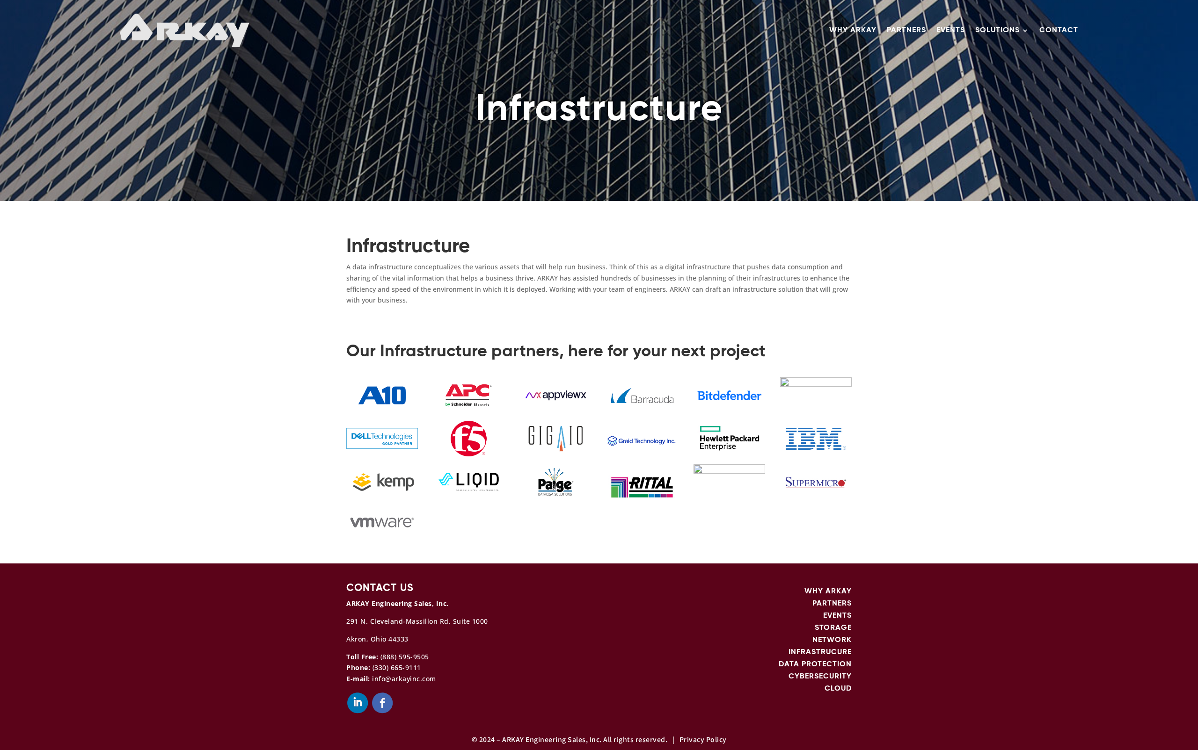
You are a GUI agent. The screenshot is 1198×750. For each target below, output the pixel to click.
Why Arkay (828, 591)
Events (950, 30)
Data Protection (815, 664)
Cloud (838, 688)
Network (832, 640)
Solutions (997, 30)
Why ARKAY (853, 30)
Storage (833, 628)
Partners (906, 30)
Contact (1058, 30)
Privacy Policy (703, 739)
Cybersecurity (820, 676)
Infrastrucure (820, 652)
